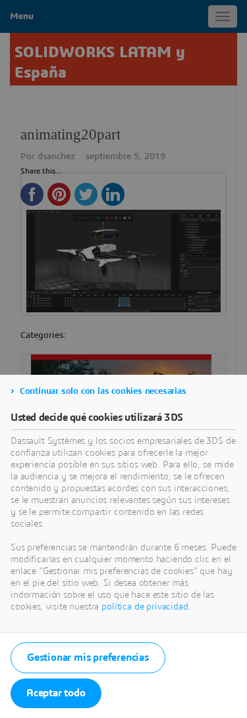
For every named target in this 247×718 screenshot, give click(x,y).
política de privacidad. (145, 606)
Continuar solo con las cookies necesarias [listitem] (103, 391)
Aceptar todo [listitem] (56, 693)
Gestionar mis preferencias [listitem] (88, 657)
